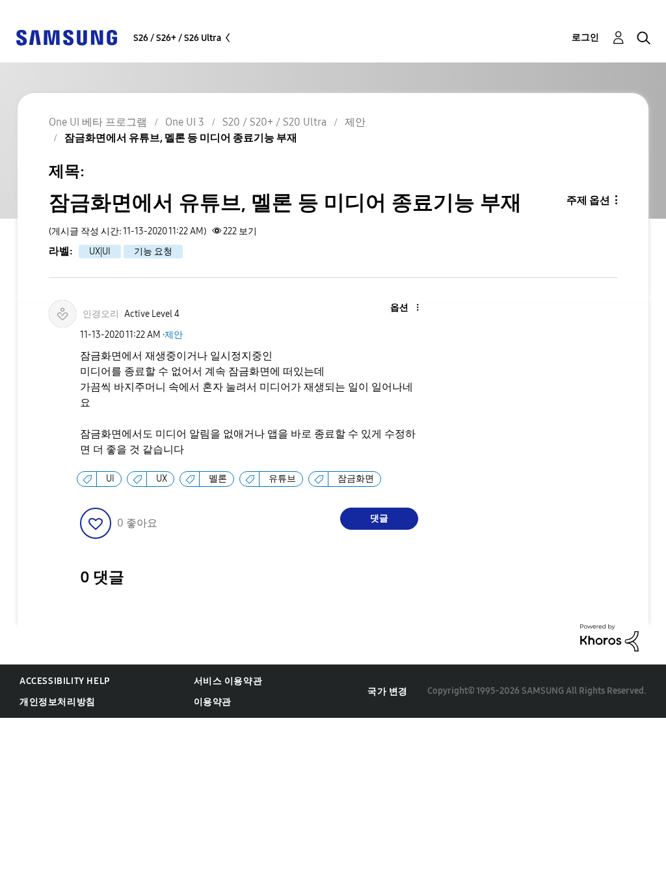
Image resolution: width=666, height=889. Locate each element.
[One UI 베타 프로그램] (66, 37)
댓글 (379, 518)
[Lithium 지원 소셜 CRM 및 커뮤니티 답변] (609, 637)
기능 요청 (153, 251)
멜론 (218, 478)
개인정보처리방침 (58, 701)
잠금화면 (356, 478)
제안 (174, 334)
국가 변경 (387, 691)
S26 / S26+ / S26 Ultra (177, 38)
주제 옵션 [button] (588, 200)
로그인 (585, 37)
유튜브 (282, 478)
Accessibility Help (65, 681)
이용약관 (213, 701)
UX (161, 478)
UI (110, 478)
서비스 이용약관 (228, 681)
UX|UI (100, 251)
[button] (395, 308)
